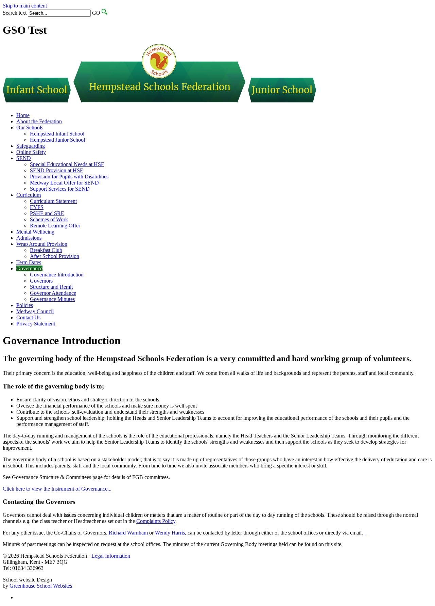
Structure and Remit (51, 287)
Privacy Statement (35, 323)
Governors (41, 281)
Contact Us (28, 317)
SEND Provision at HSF (56, 170)
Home (23, 115)
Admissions (28, 238)
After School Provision (54, 256)
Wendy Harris (170, 533)
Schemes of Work (49, 219)
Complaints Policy (155, 521)
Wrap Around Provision (41, 244)
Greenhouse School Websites (41, 586)
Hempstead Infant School (57, 134)
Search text (15, 13)
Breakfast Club (46, 250)
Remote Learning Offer (55, 225)
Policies (24, 305)
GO (96, 13)
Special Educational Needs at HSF (67, 164)
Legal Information (110, 556)
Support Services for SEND (60, 189)
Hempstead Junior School (57, 140)
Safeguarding (30, 146)
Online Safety (31, 152)
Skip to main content (25, 6)
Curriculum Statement (53, 201)
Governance (29, 268)
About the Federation (39, 121)
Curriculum (28, 195)
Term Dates (28, 262)
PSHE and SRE (47, 213)
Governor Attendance (53, 293)
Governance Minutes (52, 299)
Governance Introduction (57, 274)
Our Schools (29, 127)
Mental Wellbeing (35, 232)
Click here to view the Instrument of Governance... (57, 489)
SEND (23, 158)
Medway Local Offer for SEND (64, 183)
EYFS (37, 207)
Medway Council (35, 311)
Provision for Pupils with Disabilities (69, 176)
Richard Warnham (128, 533)
